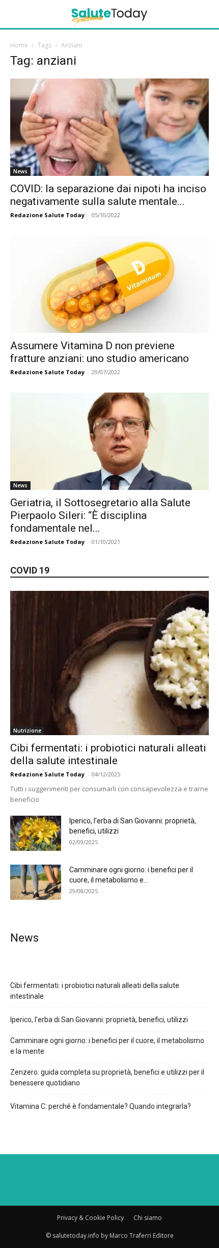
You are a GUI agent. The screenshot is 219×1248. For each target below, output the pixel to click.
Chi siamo (147, 1217)
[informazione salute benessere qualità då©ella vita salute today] (109, 14)
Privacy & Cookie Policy (90, 1217)
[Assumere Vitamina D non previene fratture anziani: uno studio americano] (109, 284)
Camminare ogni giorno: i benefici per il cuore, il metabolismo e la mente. (107, 1045)
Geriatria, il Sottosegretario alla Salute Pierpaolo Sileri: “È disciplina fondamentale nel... (100, 515)
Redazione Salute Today (47, 215)
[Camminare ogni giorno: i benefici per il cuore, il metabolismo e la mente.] (35, 882)
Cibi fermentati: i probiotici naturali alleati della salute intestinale (108, 754)
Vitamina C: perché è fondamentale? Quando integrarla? (100, 1106)
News (20, 171)
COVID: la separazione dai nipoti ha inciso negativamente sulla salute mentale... (108, 195)
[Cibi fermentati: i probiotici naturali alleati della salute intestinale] (109, 663)
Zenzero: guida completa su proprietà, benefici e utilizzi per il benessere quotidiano (107, 1077)
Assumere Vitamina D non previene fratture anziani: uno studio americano (99, 352)
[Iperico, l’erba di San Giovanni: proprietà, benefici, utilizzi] (35, 833)
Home (19, 45)
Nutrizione (27, 730)
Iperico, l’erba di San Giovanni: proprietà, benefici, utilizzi (99, 1020)
